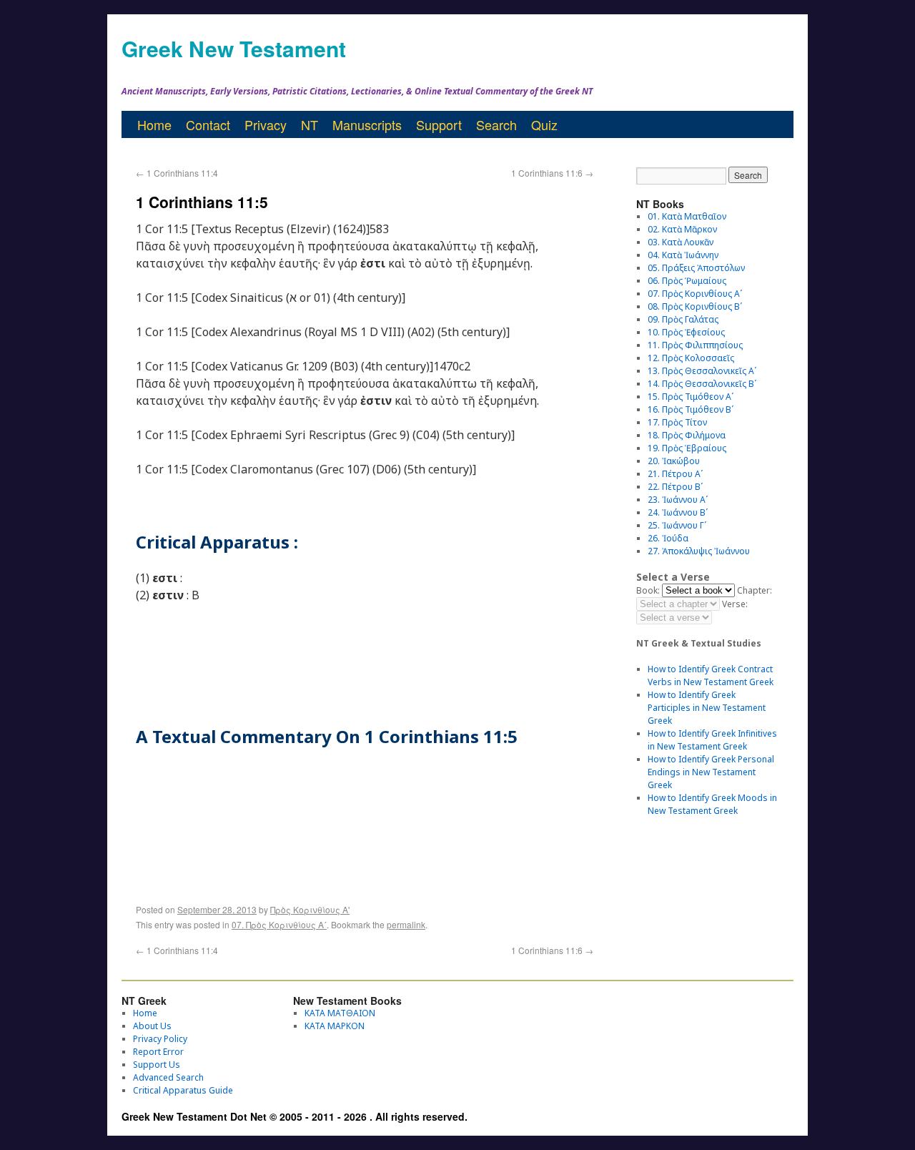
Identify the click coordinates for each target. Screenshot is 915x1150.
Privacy (265, 124)
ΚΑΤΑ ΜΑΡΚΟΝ (335, 1026)
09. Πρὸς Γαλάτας (683, 319)
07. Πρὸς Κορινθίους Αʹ (279, 924)
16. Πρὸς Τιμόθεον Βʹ (690, 409)
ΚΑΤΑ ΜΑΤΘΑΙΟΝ (340, 1013)
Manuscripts (367, 124)
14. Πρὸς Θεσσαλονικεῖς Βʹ (702, 384)
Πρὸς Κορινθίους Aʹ (310, 909)
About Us (152, 1026)
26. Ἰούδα (668, 538)
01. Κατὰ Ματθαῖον (687, 216)
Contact (208, 124)
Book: (648, 590)
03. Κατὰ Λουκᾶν (680, 242)
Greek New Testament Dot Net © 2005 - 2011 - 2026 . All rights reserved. (295, 1116)
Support (439, 124)
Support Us (156, 1064)
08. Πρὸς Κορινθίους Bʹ (695, 306)
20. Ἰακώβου (674, 461)
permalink (406, 924)
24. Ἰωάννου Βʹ (678, 512)
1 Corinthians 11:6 (552, 173)
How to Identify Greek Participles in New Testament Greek (707, 708)
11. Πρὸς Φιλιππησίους (695, 345)
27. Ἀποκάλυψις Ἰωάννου (699, 551)
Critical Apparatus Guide (183, 1090)
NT (309, 124)
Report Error (158, 1052)
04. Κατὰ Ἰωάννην (683, 255)
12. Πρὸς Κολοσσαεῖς (691, 358)
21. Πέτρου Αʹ (675, 474)
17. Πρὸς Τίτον (677, 422)
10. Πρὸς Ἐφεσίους (686, 332)
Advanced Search (168, 1077)
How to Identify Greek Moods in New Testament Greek (712, 804)
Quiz (544, 124)
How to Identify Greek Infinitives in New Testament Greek (712, 739)
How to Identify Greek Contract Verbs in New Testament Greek (710, 675)
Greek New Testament (234, 48)
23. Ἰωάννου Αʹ (678, 499)
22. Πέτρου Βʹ (675, 487)
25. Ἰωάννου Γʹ (677, 525)
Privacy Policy (160, 1039)
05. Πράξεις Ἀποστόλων (696, 268)
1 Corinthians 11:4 (177, 173)
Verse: (735, 604)
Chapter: (754, 590)
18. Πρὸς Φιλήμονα (687, 435)
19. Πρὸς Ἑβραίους (687, 448)
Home (154, 124)
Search (496, 124)
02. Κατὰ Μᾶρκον (682, 229)
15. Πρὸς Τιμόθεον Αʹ (690, 396)
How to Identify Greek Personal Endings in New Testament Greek (711, 772)
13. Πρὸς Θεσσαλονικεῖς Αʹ (702, 371)
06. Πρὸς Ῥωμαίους (687, 281)
